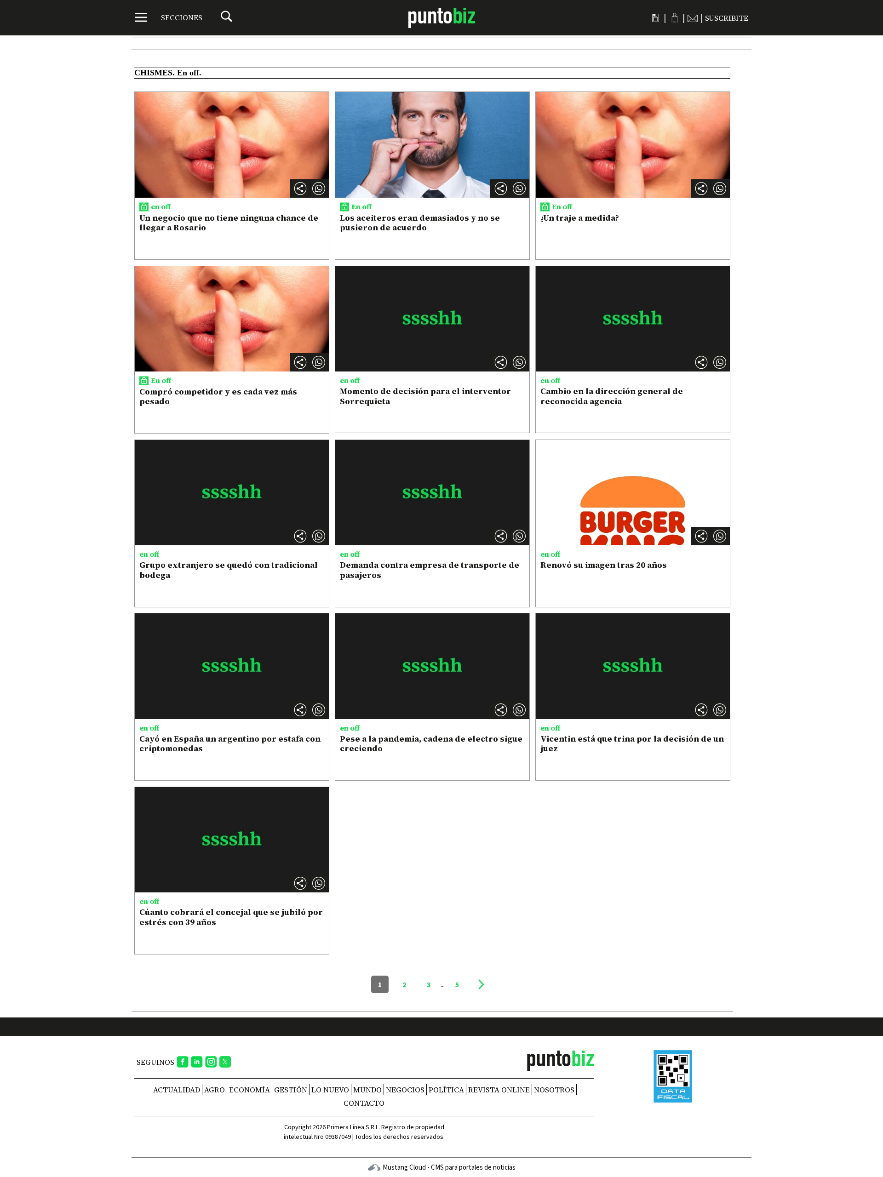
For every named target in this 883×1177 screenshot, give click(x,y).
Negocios (405, 1090)
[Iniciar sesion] (674, 18)
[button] (318, 188)
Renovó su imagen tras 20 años (603, 565)
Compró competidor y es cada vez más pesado (218, 396)
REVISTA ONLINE (499, 1090)
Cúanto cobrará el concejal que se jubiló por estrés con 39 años (231, 917)
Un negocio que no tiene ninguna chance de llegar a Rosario (228, 223)
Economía (249, 1090)
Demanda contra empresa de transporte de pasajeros (429, 570)
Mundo (367, 1090)
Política (446, 1090)
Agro (214, 1090)
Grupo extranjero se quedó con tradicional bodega (228, 570)
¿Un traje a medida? (579, 217)
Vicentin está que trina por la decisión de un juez (632, 743)
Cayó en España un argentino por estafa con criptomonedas (230, 743)
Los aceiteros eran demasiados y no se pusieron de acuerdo (420, 223)
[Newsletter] (693, 18)
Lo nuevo (330, 1090)
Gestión (290, 1090)
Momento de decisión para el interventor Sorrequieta (425, 396)
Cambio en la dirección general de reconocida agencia (611, 396)
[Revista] (655, 18)
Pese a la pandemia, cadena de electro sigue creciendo (431, 743)
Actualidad (176, 1090)
